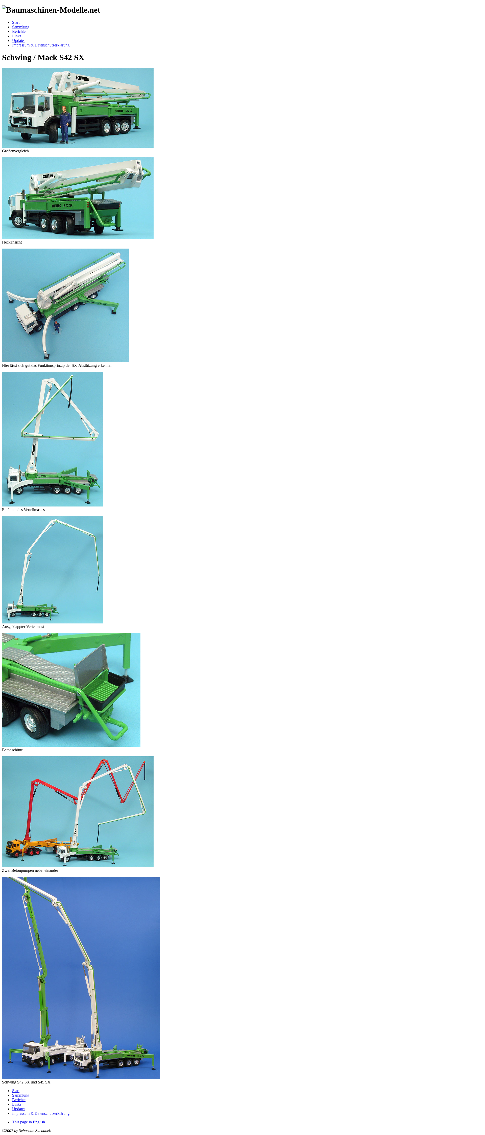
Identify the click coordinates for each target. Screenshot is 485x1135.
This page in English (28, 1122)
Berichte (19, 31)
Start (15, 22)
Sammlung (20, 27)
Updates (18, 40)
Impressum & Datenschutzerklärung (40, 45)
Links (16, 36)
